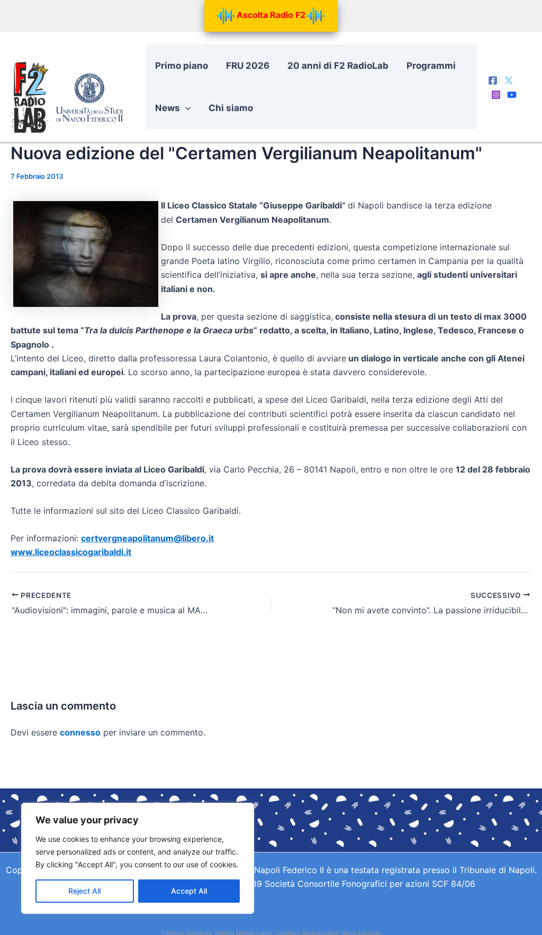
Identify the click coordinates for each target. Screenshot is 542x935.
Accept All (189, 890)
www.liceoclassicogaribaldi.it (71, 552)
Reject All (84, 890)
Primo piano (181, 65)
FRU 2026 (247, 65)
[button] (185, 108)
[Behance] (512, 94)
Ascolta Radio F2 (271, 15)
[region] (137, 858)
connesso (80, 732)
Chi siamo (231, 108)
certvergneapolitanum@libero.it (147, 538)
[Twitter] (508, 80)
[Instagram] (496, 94)
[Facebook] (493, 80)
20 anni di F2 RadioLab (338, 65)
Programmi (431, 65)
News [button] (167, 108)
